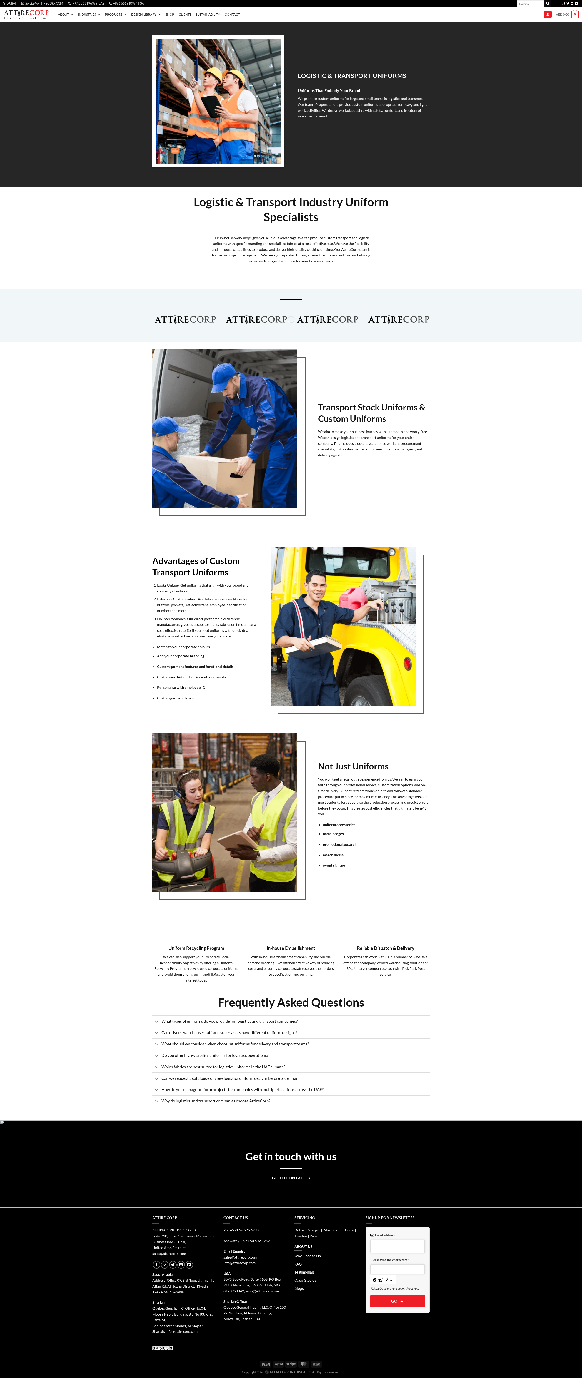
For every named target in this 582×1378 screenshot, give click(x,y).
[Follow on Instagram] (563, 3)
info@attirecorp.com (239, 1263)
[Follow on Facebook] (559, 3)
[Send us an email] (572, 3)
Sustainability (208, 14)
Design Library (143, 14)
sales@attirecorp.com (169, 1253)
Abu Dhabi (332, 1230)
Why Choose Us (307, 1256)
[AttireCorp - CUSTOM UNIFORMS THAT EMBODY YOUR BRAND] (26, 14)
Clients (185, 14)
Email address (385, 1235)
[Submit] (547, 3)
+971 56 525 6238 (244, 1230)
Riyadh (315, 1236)
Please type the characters (389, 1260)
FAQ (298, 1264)
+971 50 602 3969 (255, 1241)
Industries (87, 14)
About (63, 14)
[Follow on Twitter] (567, 3)
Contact (232, 14)
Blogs (299, 1289)
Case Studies (305, 1280)
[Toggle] (156, 1022)
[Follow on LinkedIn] (576, 3)
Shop (170, 14)
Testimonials (304, 1272)
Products (113, 14)
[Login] (548, 14)
